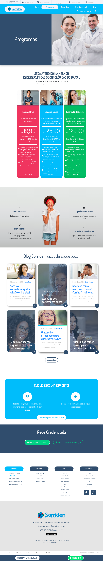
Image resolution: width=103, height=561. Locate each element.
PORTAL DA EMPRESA (76, 2)
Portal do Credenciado (65, 487)
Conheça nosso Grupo (65, 495)
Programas (50, 7)
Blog (94, 7)
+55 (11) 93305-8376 (14, 479)
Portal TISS (89, 484)
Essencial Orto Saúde (40, 481)
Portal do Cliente (65, 489)
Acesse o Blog (51, 360)
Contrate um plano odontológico (69, 442)
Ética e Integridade (89, 487)
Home (37, 7)
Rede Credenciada (81, 7)
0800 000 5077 (9, 3)
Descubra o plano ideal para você (50, 418)
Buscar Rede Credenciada (38, 442)
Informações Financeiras (89, 478)
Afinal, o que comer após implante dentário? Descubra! (83, 345)
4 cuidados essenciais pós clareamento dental (52, 298)
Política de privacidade (90, 476)
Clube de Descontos (84, 11)
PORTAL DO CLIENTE (29, 2)
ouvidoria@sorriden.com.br (16, 484)
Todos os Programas (39, 473)
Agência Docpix (96, 552)
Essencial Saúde (39, 478)
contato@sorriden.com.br (16, 481)
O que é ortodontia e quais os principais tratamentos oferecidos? (21, 346)
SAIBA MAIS (28, 174)
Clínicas (65, 492)
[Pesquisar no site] (95, 11)
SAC (90, 473)
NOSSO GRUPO (91, 2)
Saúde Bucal (65, 7)
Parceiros (65, 473)
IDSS (90, 481)
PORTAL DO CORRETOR (44, 2)
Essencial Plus (40, 476)
